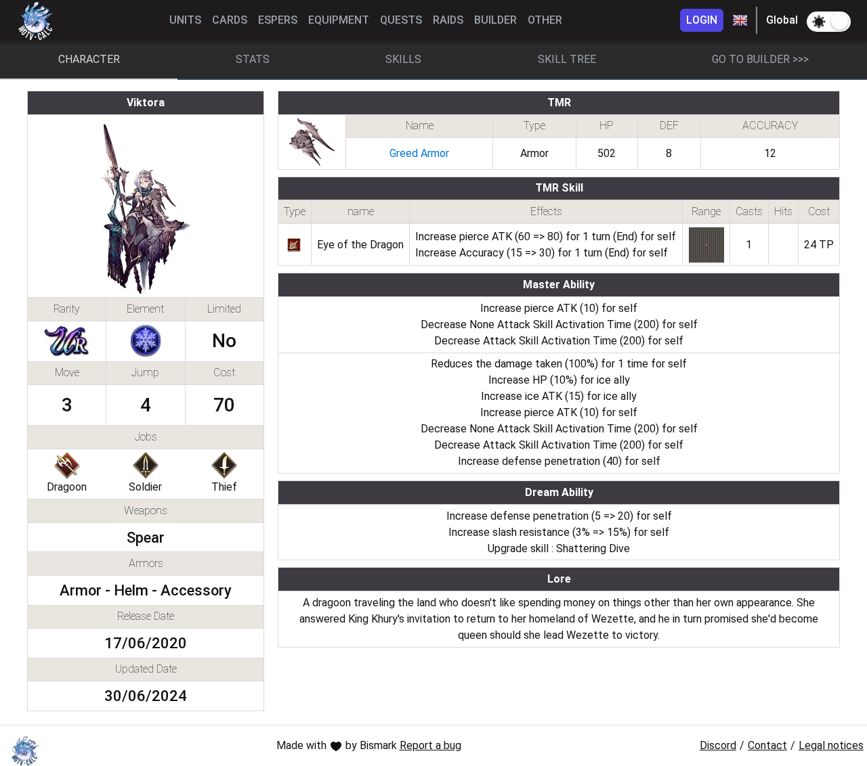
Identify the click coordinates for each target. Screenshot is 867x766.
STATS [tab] (253, 59)
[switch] (829, 22)
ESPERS (277, 20)
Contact (767, 745)
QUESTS (401, 20)
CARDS (229, 20)
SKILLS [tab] (403, 59)
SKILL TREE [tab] (567, 59)
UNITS (185, 20)
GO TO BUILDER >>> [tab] (760, 59)
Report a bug (430, 745)
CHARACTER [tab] (89, 59)
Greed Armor (419, 153)
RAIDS (448, 20)
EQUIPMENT (338, 20)
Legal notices (831, 745)
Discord (718, 745)
